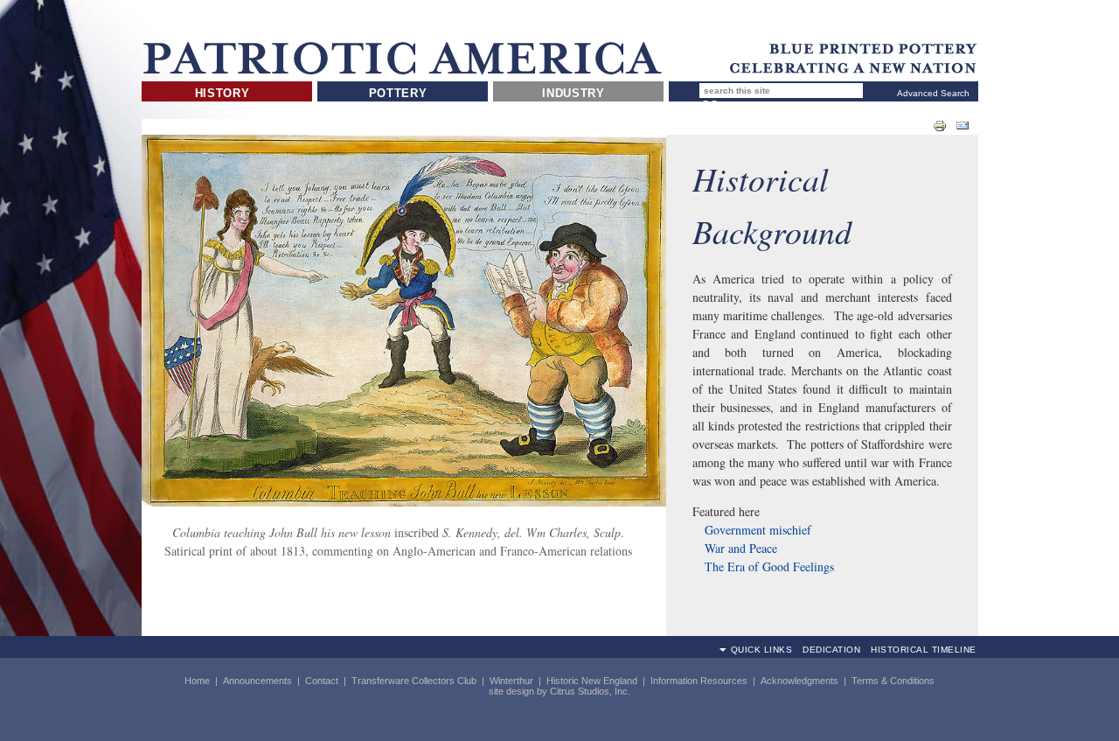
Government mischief (756, 529)
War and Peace (741, 548)
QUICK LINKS (762, 649)
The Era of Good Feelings (769, 566)
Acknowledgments (799, 680)
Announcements (257, 680)
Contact (321, 680)
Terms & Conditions (893, 680)
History (222, 93)
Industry (573, 93)
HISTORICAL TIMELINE (924, 649)
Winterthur (511, 680)
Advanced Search (933, 93)
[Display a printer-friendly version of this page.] (940, 125)
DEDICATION (831, 649)
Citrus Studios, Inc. (590, 691)
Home (197, 680)
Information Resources (698, 680)
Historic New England (591, 680)
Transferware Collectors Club (413, 680)
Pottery (398, 93)
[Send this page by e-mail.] (963, 125)
